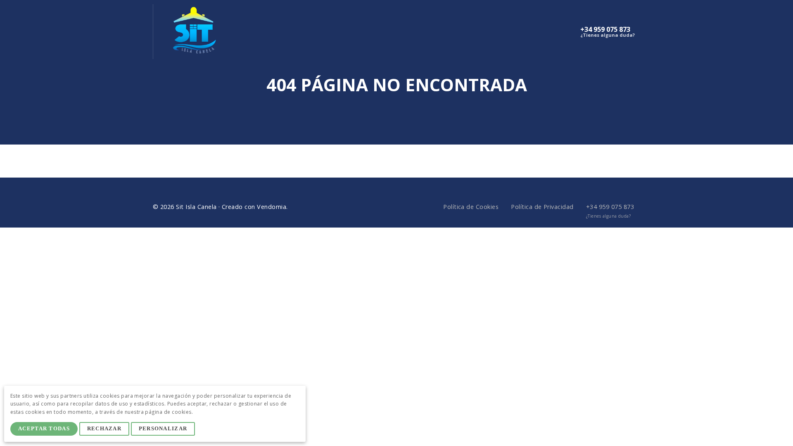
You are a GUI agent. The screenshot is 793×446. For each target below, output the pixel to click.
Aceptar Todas (44, 429)
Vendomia (271, 207)
